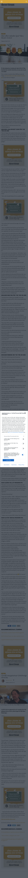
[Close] (25, 413)
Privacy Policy (21, 464)
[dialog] (14, 439)
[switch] (23, 439)
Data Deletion (6, 464)
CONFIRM (8, 460)
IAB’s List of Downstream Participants (15, 432)
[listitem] (14, 436)
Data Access (14, 464)
